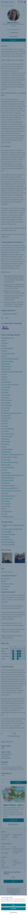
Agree (13, 905)
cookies (6, 899)
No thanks (13, 908)
